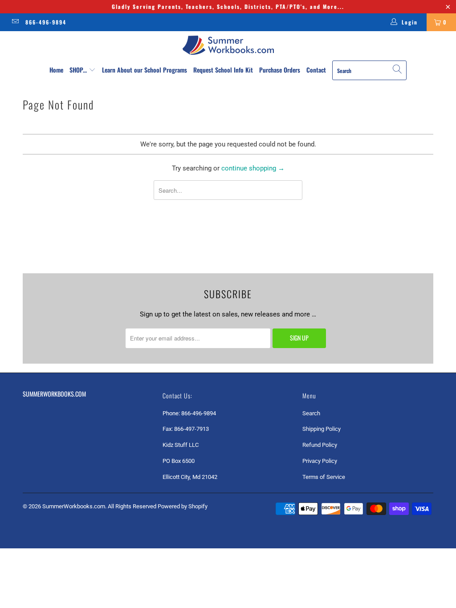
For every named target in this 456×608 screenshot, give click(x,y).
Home (56, 69)
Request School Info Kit (223, 69)
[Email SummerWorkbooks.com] (15, 22)
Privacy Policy (319, 461)
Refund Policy (319, 445)
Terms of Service (323, 477)
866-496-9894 (45, 22)
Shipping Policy (321, 429)
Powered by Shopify (183, 506)
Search (311, 413)
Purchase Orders (279, 69)
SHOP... (79, 69)
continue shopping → (253, 168)
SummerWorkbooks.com (73, 506)
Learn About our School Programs (144, 69)
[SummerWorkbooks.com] (228, 45)
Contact (316, 69)
